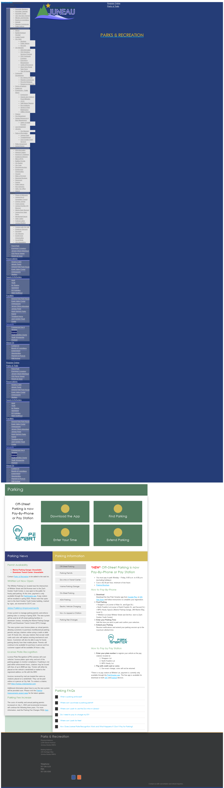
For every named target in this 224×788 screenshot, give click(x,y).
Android (114, 678)
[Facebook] (73, 777)
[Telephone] (43, 761)
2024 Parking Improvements (23, 608)
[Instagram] (79, 777)
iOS (106, 678)
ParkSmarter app (30, 596)
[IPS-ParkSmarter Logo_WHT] (29, 524)
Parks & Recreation (21, 577)
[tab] (100, 697)
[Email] (49, 761)
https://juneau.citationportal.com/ (23, 684)
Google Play (132, 597)
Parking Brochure (102, 585)
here (46, 710)
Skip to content (6, 2)
